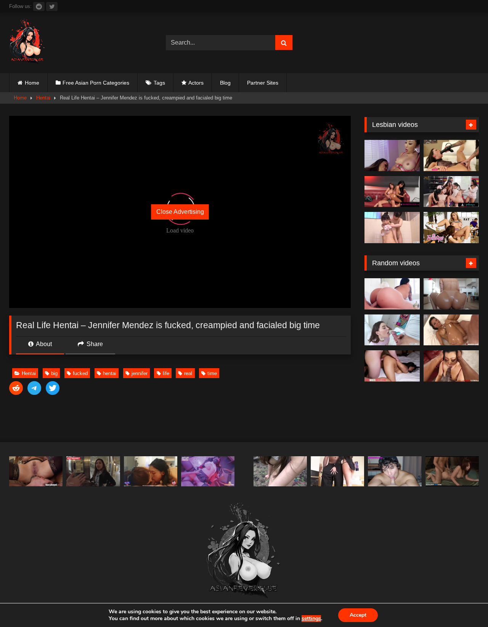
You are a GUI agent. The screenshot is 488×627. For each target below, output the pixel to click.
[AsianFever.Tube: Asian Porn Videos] (27, 43)
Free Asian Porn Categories (96, 83)
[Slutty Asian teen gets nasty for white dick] (392, 366)
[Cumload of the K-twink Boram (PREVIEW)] (394, 471)
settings (311, 618)
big (54, 373)
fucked (80, 373)
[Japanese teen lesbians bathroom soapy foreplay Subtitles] (392, 227)
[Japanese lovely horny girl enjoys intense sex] (452, 471)
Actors (196, 83)
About (43, 344)
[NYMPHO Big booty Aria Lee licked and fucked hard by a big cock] (392, 330)
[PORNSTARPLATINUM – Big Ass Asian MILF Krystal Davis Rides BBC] (451, 366)
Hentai (43, 98)
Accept (358, 615)
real (188, 373)
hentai (109, 373)
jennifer (140, 373)
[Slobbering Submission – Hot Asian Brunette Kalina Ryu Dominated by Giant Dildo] (451, 155)
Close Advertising (180, 211)
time (212, 373)
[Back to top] (464, 604)
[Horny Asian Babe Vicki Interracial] (337, 471)
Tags (159, 83)
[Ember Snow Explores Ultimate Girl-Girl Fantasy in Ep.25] (392, 191)
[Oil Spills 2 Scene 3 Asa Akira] (451, 330)
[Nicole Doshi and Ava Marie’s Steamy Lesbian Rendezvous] (392, 155)
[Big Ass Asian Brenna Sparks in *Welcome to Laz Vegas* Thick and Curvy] (392, 293)
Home (32, 83)
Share (94, 344)
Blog (225, 83)
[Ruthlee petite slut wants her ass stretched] (451, 293)
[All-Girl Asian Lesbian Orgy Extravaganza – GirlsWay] (451, 191)
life (166, 373)
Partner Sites (262, 83)
